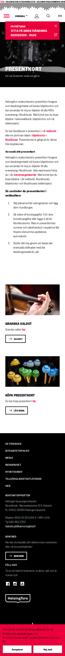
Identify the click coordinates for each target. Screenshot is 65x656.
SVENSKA (20, 16)
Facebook (7, 583)
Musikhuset (13, 465)
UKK (7, 486)
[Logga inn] (37, 20)
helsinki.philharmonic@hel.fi (20, 526)
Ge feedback (13, 444)
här (24, 329)
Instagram (15, 583)
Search (48, 16)
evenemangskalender (25, 174)
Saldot (18, 339)
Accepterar (17, 649)
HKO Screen (56, 34)
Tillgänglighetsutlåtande (23, 479)
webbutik (51, 131)
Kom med (19, 556)
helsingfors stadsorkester (20, 1)
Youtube (22, 583)
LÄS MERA (19, 410)
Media (9, 458)
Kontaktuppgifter (17, 495)
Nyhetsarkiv (13, 472)
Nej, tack (48, 649)
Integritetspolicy (17, 451)
